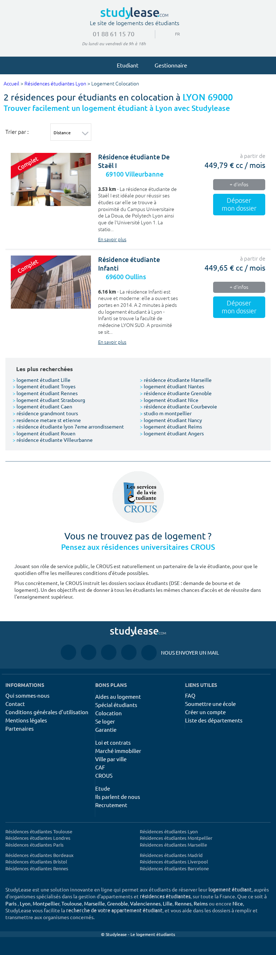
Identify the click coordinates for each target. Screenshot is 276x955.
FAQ (190, 695)
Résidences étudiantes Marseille (173, 845)
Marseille (94, 903)
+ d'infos (239, 185)
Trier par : (17, 131)
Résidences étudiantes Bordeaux (39, 855)
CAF (100, 767)
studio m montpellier (166, 413)
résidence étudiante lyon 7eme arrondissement (68, 426)
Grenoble (117, 903)
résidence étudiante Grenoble (176, 393)
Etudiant (127, 65)
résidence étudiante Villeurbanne (53, 439)
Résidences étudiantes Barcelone (174, 868)
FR (171, 34)
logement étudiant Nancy (171, 420)
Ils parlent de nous (117, 796)
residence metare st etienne (47, 420)
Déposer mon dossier (239, 204)
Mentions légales (26, 720)
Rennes (183, 903)
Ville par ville (110, 758)
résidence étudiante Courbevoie (178, 406)
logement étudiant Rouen (44, 433)
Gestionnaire (171, 65)
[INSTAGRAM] (88, 652)
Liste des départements (214, 720)
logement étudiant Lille (41, 379)
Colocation (108, 713)
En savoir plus (112, 240)
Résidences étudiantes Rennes (36, 868)
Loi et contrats (113, 742)
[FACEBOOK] (68, 652)
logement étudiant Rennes (45, 393)
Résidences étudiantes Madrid (171, 855)
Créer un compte (205, 711)
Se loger (105, 721)
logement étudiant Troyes (44, 386)
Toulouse (71, 903)
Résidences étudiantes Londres (37, 838)
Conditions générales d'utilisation (46, 711)
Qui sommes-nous (27, 695)
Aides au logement (118, 696)
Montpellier (46, 903)
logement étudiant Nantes (172, 386)
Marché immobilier (118, 750)
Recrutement (111, 804)
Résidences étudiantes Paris (34, 845)
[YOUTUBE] (108, 652)
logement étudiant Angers (172, 433)
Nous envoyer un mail (180, 652)
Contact (15, 703)
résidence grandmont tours (45, 413)
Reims (201, 903)
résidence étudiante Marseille (176, 379)
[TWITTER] (129, 652)
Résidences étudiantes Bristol (36, 861)
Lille (167, 903)
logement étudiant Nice (169, 400)
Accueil (11, 84)
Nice (238, 903)
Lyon (25, 903)
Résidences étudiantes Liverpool (174, 861)
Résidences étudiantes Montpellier (176, 838)
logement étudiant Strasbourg (49, 400)
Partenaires (19, 728)
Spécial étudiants (116, 704)
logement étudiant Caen (42, 406)
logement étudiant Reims (171, 426)
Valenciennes (145, 903)
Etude (102, 788)
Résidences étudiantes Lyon (55, 84)
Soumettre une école (210, 703)
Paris (11, 903)
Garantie (105, 729)
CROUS (103, 775)
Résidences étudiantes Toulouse (38, 831)
